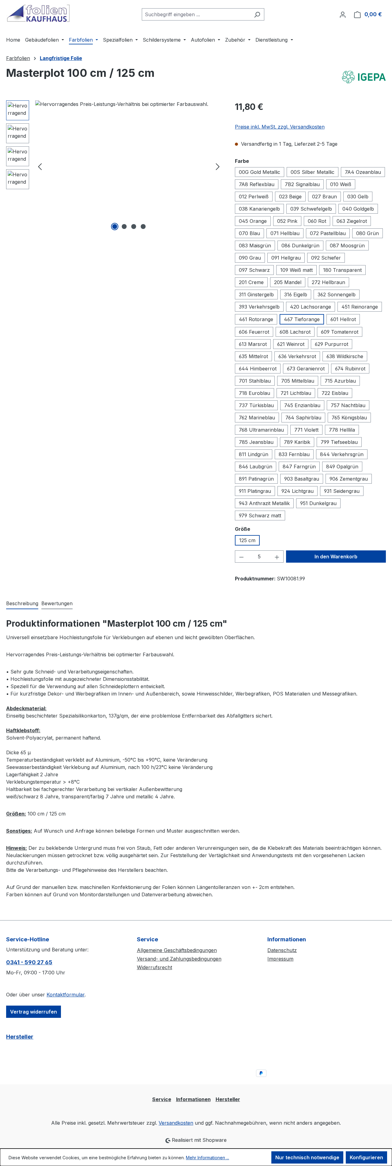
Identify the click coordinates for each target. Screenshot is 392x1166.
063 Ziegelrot (352, 221)
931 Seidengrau (342, 491)
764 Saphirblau (303, 417)
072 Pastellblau (328, 233)
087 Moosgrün (347, 245)
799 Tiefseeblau (339, 442)
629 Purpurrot (331, 344)
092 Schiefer (326, 258)
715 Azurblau (340, 381)
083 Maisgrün (255, 245)
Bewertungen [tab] (57, 603)
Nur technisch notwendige (307, 1157)
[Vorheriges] (39, 166)
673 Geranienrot (306, 369)
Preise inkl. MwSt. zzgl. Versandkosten (280, 127)
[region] (114, 166)
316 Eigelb (295, 294)
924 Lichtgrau (297, 491)
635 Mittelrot (253, 356)
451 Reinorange (359, 307)
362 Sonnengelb (337, 294)
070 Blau (249, 233)
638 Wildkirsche (344, 356)
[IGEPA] (364, 77)
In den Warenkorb (336, 556)
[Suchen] (257, 14)
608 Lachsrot (295, 332)
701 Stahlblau (255, 381)
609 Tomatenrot (339, 332)
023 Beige (290, 196)
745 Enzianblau (302, 405)
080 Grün (367, 233)
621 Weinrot (290, 344)
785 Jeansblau (256, 442)
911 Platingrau (255, 491)
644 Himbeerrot (258, 369)
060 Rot (317, 221)
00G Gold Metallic (259, 172)
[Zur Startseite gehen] (38, 13)
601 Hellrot (343, 319)
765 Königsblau (349, 417)
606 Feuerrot (254, 332)
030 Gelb (357, 196)
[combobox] (196, 14)
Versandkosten (176, 1123)
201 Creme (251, 282)
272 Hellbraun (328, 282)
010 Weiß (340, 184)
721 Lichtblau (296, 393)
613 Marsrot (253, 344)
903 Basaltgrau (301, 479)
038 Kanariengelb (259, 209)
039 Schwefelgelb (311, 209)
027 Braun (324, 196)
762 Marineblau (257, 417)
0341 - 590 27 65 (29, 962)
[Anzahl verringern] (241, 556)
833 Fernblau (294, 454)
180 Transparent (342, 270)
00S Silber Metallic (312, 172)
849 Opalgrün (342, 466)
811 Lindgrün (253, 454)
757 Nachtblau (348, 405)
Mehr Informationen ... (207, 1157)
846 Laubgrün (255, 466)
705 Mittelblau (297, 381)
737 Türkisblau (256, 405)
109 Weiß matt (296, 270)
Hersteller (19, 1036)
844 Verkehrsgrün (342, 454)
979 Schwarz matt (260, 515)
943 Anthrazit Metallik (264, 503)
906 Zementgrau (349, 479)
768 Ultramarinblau (261, 430)
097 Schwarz (254, 270)
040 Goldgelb (358, 209)
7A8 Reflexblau (256, 184)
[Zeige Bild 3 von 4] (133, 226)
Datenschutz (282, 950)
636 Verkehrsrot (297, 356)
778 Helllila (342, 430)
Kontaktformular (66, 995)
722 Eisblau (335, 393)
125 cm (247, 540)
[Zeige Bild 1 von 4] (114, 226)
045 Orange (253, 221)
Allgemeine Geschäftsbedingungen (177, 950)
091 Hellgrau (286, 258)
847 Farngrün (299, 466)
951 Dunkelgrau (318, 503)
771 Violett (306, 430)
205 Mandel (287, 282)
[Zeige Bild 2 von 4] (124, 226)
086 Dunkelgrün (300, 245)
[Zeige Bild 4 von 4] (143, 226)
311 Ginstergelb (256, 294)
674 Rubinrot (350, 369)
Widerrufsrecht (154, 967)
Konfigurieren (366, 1157)
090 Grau (250, 258)
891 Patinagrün (256, 479)
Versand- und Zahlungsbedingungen (179, 959)
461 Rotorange (256, 319)
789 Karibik (297, 442)
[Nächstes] (217, 166)
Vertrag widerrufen (33, 1012)
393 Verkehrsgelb (259, 307)
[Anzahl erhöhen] (277, 556)
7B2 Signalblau (302, 184)
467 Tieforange (302, 319)
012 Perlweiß (254, 196)
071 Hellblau (285, 233)
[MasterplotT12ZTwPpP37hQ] (128, 166)
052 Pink (287, 221)
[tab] (22, 603)
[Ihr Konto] (342, 14)
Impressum (280, 959)
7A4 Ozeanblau (363, 172)
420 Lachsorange (310, 307)
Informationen (193, 1099)
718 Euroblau (254, 393)
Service (161, 1099)
